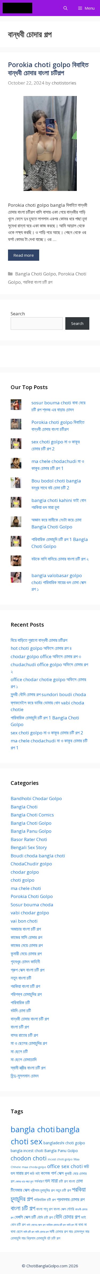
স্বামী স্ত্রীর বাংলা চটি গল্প (28, 1068)
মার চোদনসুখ (76, 1231)
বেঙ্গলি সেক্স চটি (25, 1217)
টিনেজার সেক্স (20, 1190)
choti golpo (22, 880)
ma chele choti (26, 888)
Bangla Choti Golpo (35, 274)
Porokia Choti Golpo (32, 896)
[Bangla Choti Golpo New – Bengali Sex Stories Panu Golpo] (19, 8)
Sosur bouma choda (32, 904)
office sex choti (65, 1166)
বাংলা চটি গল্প (20, 1027)
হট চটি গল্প (53, 1238)
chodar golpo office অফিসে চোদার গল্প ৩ (46, 656)
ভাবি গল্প (70, 1225)
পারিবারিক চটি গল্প (45, 1199)
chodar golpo (25, 872)
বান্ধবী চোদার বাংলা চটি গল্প (30, 1019)
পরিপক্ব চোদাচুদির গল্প (26, 994)
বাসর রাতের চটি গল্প (24, 1035)
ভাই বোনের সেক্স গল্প (36, 1225)
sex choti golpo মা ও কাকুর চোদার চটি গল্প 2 (47, 733)
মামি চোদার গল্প (42, 1232)
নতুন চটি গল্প (63, 1190)
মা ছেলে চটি (19, 1051)
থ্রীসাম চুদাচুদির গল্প (43, 1190)
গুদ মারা (51, 1180)
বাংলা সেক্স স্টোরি (64, 1208)
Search (18, 313)
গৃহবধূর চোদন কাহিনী (25, 961)
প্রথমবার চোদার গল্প (71, 1199)
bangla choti (33, 1129)
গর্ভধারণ (39, 1181)
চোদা (79, 1181)
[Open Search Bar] (65, 8)
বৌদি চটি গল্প (45, 1217)
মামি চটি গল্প (28, 1232)
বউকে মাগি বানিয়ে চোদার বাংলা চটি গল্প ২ (60, 559)
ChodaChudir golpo (31, 864)
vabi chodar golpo (30, 913)
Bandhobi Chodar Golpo (36, 798)
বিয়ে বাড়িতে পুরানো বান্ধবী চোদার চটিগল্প (39, 640)
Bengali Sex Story (29, 847)
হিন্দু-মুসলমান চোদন (25, 1076)
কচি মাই (35, 1173)
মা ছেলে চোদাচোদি (24, 1059)
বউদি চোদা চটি (21, 1010)
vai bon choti (24, 921)
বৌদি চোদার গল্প (67, 1216)
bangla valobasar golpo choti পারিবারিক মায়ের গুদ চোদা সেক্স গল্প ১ (58, 582)
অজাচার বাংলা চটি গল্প (26, 929)
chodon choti (29, 1158)
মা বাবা (79, 1224)
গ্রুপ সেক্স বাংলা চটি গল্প (27, 970)
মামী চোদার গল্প (59, 1231)
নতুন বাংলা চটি (21, 978)
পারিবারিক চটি (20, 1002)
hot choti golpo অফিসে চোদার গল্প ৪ (41, 648)
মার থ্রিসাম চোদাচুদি (34, 1238)
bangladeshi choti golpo (64, 1142)
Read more (23, 255)
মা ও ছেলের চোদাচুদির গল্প (29, 1043)
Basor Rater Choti (29, 839)
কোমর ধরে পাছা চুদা (24, 1181)
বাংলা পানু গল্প (44, 1208)
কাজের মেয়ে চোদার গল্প (27, 945)
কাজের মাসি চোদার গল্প (26, 937)
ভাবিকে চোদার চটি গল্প (56, 1225)
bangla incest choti (27, 1150)
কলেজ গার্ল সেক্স (52, 1173)
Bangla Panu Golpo (31, 831)
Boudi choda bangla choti (38, 856)
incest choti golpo (60, 1159)
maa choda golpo (34, 1167)
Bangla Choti (24, 807)
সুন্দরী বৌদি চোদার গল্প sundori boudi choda (48, 694)
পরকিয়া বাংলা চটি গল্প (37, 282)
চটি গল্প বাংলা (67, 1181)
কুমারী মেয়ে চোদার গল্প (26, 953)
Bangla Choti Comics (32, 815)
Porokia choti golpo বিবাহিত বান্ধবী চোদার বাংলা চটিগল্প (48, 68)
